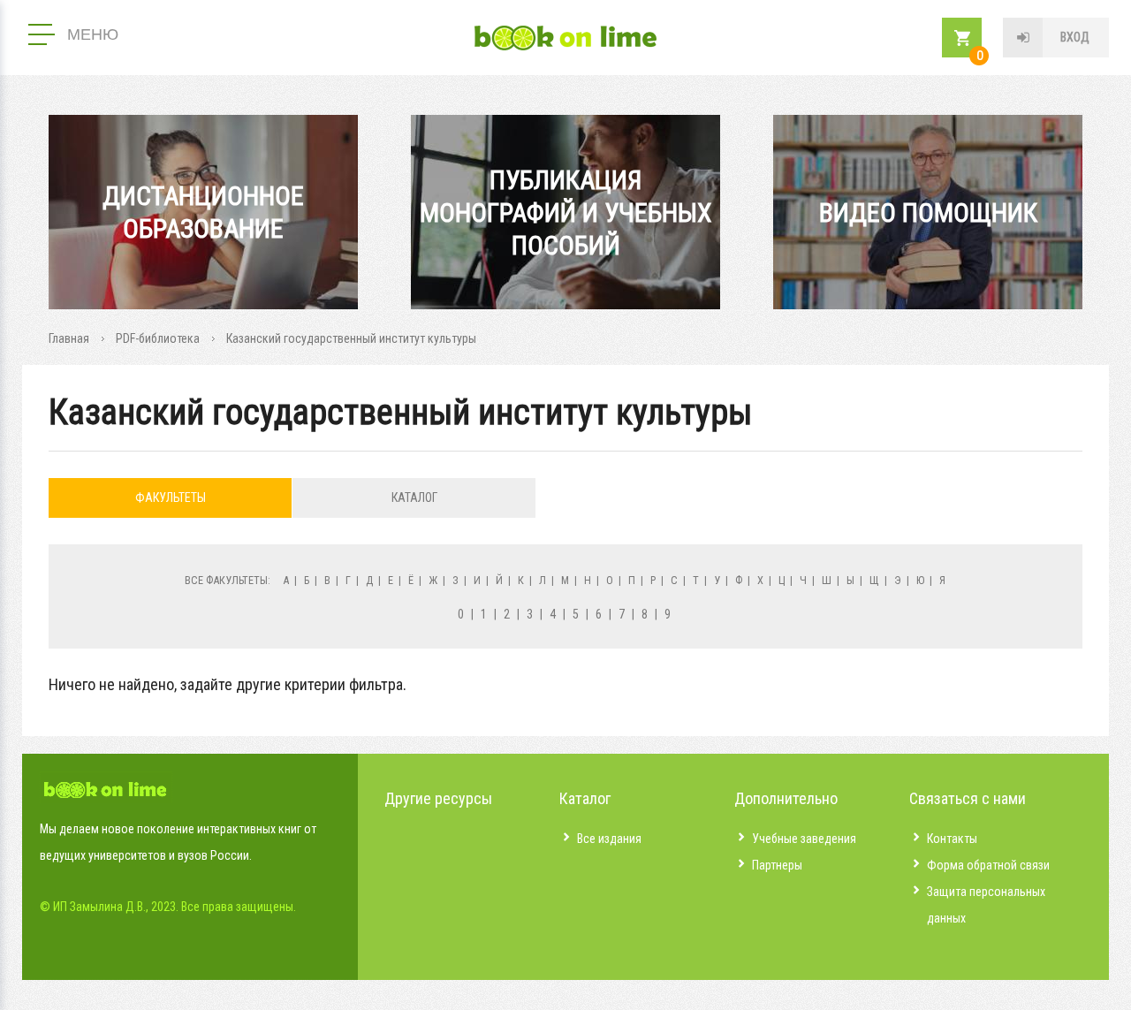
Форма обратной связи (988, 865)
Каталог (414, 497)
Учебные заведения (804, 839)
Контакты (952, 839)
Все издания (609, 839)
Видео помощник (928, 212)
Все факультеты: (227, 580)
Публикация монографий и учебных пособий (566, 212)
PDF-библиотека (158, 338)
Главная (69, 338)
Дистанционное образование (203, 212)
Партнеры (777, 865)
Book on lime (565, 38)
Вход (1074, 37)
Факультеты (170, 497)
